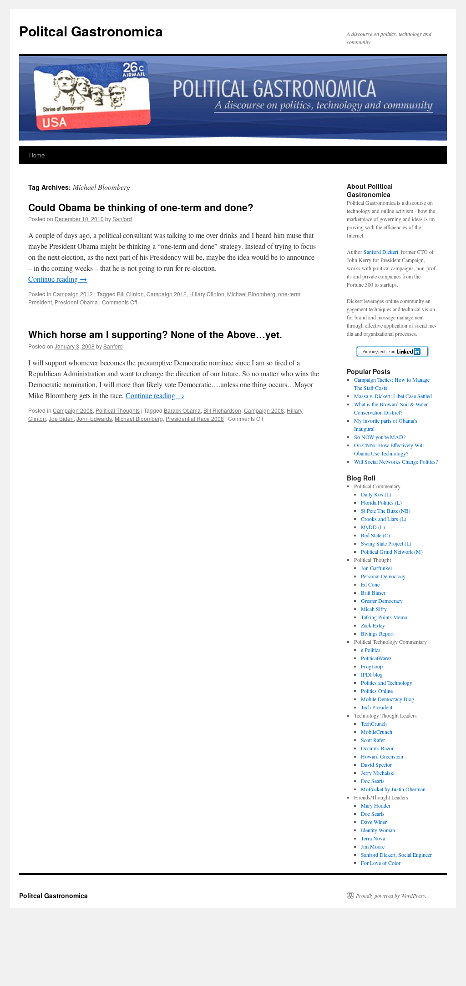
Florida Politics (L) (381, 502)
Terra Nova (373, 838)
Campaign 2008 (73, 410)
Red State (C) (375, 535)
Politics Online (377, 690)
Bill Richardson (222, 410)
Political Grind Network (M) (392, 551)
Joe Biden (61, 418)
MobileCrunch (376, 731)
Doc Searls (373, 780)
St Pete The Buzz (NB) (385, 510)
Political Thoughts (118, 410)
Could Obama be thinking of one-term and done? (140, 207)
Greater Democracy (382, 600)
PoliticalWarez (376, 658)
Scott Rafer (373, 739)
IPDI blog (372, 674)
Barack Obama (182, 410)
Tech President (376, 707)
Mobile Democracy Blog (387, 699)
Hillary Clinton (206, 294)
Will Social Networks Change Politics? (396, 461)
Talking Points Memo (384, 617)
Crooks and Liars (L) (383, 518)
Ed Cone (370, 584)
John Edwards (94, 418)
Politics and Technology (386, 682)
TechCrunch (374, 723)
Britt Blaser (373, 592)
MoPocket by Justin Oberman (393, 789)
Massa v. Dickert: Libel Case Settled (393, 395)
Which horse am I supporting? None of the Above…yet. (155, 334)
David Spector (376, 764)
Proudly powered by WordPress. (391, 895)
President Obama (76, 302)
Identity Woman (378, 830)
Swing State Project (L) (386, 543)
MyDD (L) (373, 527)
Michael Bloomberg (251, 294)
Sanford (122, 218)
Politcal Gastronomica (91, 30)
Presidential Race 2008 (195, 418)
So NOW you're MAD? (379, 436)
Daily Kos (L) (376, 494)
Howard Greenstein (382, 756)
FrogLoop (372, 666)
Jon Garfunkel (376, 567)
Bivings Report (377, 633)
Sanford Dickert (381, 251)
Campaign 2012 (73, 294)
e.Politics (370, 649)
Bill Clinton (130, 294)
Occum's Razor (377, 748)
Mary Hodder (375, 805)
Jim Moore (373, 846)
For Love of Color (380, 862)
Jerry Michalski (378, 772)
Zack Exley (373, 625)
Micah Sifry (374, 608)
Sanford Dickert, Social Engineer (396, 854)
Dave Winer (374, 821)
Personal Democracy (383, 576)
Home (37, 155)
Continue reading (57, 278)
